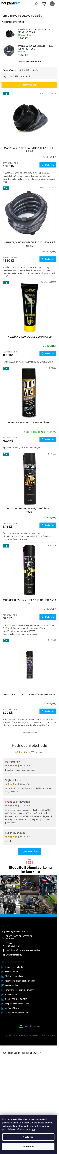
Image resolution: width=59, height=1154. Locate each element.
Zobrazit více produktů (28, 61)
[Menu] (52, 4)
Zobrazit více (29, 851)
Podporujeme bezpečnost (17, 1003)
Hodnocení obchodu (29, 745)
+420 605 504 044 (13, 946)
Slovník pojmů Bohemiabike (17, 1012)
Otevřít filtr (30, 85)
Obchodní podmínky (14, 976)
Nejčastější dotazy (13, 1008)
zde (33, 1129)
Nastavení (28, 1137)
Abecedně (25, 76)
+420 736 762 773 (13, 938)
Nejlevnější (24, 70)
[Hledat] (36, 4)
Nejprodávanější (10, 76)
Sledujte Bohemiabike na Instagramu (30, 869)
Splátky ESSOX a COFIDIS (16, 999)
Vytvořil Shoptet (32, 1026)
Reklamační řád (11, 985)
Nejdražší (37, 70)
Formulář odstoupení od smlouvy (19, 990)
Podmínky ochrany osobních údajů (20, 981)
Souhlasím (28, 1146)
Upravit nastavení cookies (29, 1038)
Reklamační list (11, 994)
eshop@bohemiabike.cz (17, 931)
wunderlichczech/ (14, 955)
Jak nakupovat (11, 971)
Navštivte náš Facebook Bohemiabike (23, 950)
